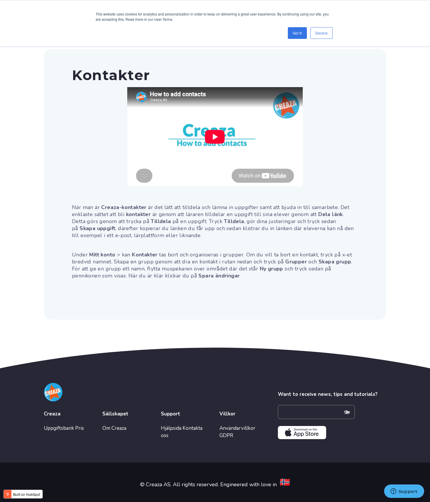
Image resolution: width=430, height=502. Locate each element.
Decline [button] (321, 32)
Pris (79, 428)
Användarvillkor (237, 428)
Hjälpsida (171, 428)
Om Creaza (114, 428)
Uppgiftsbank (59, 428)
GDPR (226, 435)
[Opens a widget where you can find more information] (404, 491)
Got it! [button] (297, 32)
